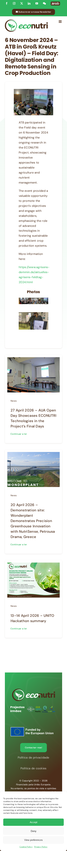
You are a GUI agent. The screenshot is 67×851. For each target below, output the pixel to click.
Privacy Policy (40, 847)
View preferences (33, 840)
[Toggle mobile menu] (60, 21)
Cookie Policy (26, 847)
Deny (33, 831)
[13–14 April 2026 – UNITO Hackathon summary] (33, 565)
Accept (33, 822)
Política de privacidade (33, 757)
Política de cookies (33, 768)
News (14, 400)
